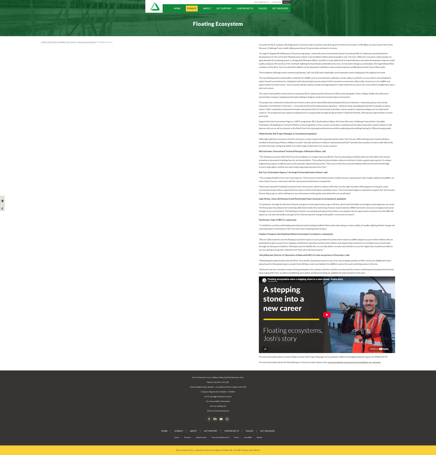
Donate (191, 8)
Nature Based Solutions (87, 42)
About (207, 8)
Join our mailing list (218, 406)
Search (286, 2)
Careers (176, 437)
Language (276, 2)
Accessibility (248, 437)
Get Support (224, 8)
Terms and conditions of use (220, 437)
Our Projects (245, 8)
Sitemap (259, 437)
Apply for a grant (201, 437)
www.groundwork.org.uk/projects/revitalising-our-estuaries (354, 362)
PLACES (263, 8)
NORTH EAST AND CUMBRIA (53, 42)
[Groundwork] (154, 6)
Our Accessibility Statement (218, 401)
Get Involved (280, 8)
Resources (187, 437)
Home (177, 8)
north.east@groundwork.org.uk (218, 396)
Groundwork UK (261, 2)
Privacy (236, 437)
